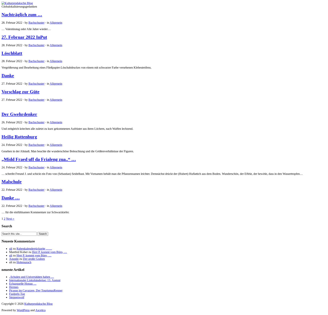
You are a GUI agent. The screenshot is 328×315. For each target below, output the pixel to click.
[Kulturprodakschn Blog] (17, 3)
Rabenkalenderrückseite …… (34, 248)
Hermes (13, 287)
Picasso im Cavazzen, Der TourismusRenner (35, 290)
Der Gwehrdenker (19, 114)
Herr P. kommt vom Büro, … (49, 252)
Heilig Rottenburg (19, 136)
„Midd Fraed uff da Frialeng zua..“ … (39, 159)
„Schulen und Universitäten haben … (31, 276)
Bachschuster (36, 22)
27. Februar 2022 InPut (24, 37)
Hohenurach (24, 262)
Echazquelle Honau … (22, 283)
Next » (10, 218)
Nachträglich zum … (22, 14)
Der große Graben (34, 258)
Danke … (11, 197)
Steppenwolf (16, 297)
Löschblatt (12, 53)
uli (10, 248)
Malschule (12, 181)
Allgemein (56, 22)
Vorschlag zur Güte (20, 91)
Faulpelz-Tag (17, 293)
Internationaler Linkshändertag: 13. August (34, 280)
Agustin (14, 258)
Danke (8, 75)
